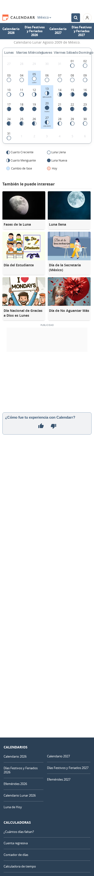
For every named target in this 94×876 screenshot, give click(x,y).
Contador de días (16, 855)
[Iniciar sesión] (87, 17)
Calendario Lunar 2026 (20, 795)
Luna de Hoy (13, 807)
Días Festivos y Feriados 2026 (35, 31)
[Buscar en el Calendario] (75, 17)
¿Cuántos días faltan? (19, 832)
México (43, 17)
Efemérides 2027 (58, 779)
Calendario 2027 (58, 31)
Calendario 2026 (11, 31)
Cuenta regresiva (16, 843)
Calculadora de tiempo (20, 866)
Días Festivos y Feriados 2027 (82, 31)
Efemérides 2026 (15, 784)
